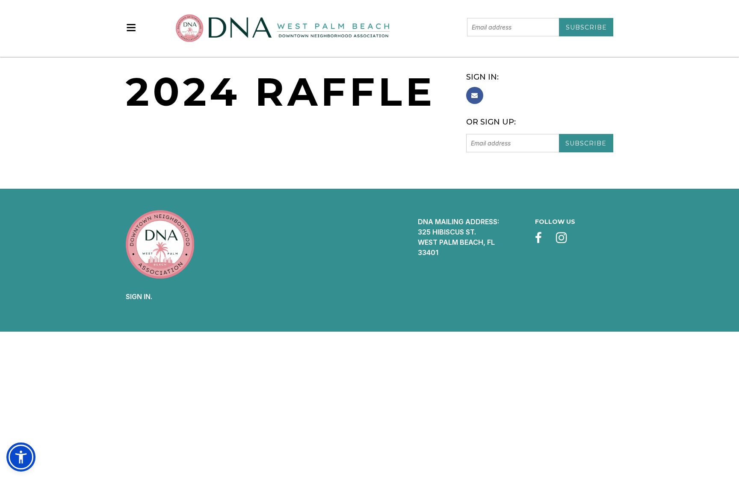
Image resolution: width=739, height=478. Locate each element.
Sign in (138, 296)
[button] (21, 457)
